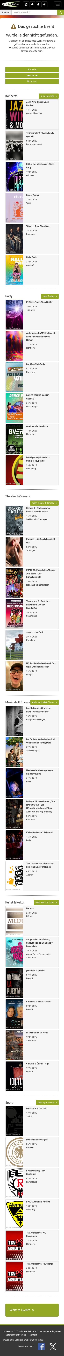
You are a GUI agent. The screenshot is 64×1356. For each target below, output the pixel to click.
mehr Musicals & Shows (44, 702)
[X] (53, 1346)
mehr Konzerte (48, 96)
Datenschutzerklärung (16, 1335)
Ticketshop (32, 81)
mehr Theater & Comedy (44, 503)
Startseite (32, 69)
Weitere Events (21, 1310)
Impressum (8, 1331)
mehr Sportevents (47, 1102)
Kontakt (33, 1335)
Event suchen (32, 75)
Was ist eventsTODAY (26, 1331)
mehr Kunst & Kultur (45, 902)
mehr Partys (49, 296)
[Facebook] (41, 1346)
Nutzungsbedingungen (50, 1331)
